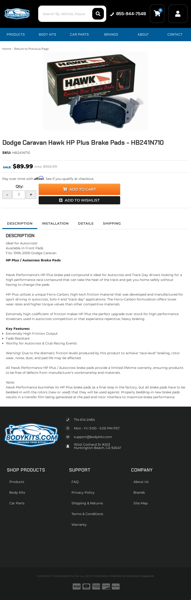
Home (6, 49)
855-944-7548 (131, 14)
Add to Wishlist (82, 200)
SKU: (6, 152)
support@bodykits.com (93, 436)
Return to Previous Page (31, 49)
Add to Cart (82, 189)
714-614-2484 (84, 420)
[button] (72, 14)
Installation (55, 223)
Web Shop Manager (140, 576)
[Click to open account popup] (178, 13)
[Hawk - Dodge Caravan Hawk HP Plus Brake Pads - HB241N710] (95, 90)
